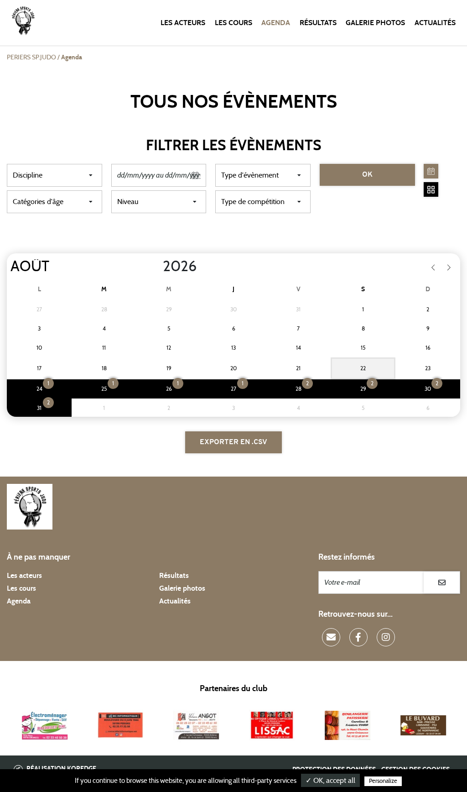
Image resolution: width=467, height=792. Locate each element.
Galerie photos (375, 22)
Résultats (318, 22)
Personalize (383, 781)
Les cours (233, 22)
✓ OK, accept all (330, 780)
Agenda (275, 22)
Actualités (435, 22)
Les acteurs (183, 22)
